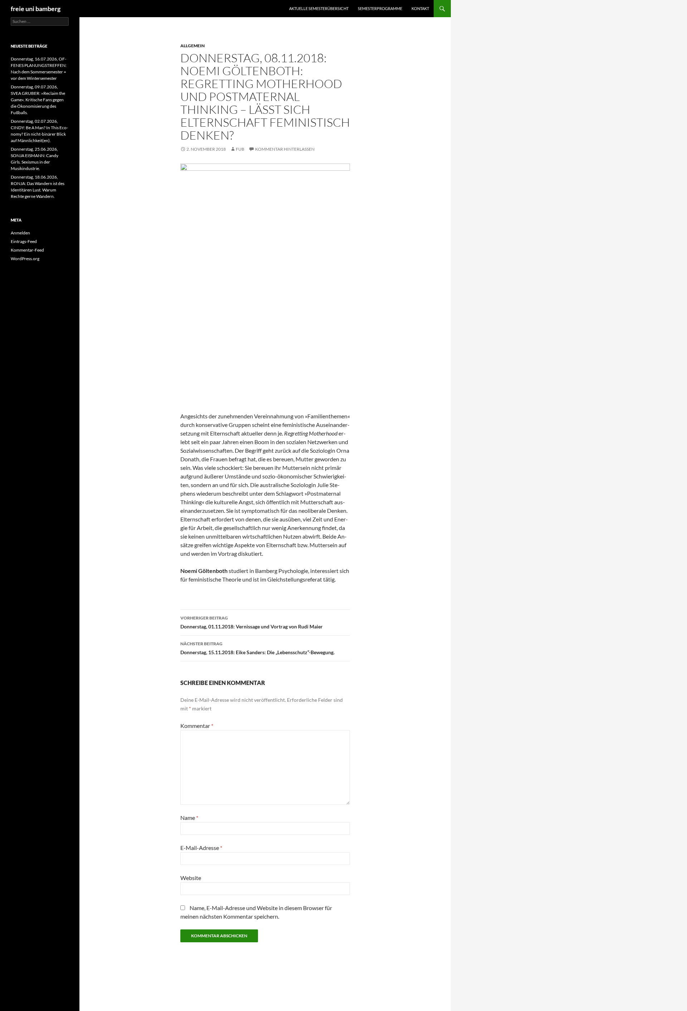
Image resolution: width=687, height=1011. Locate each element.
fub (240, 149)
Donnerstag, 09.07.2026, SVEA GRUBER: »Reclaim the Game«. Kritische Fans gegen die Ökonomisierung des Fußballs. (38, 99)
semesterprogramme (380, 8)
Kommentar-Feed (27, 250)
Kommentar (196, 725)
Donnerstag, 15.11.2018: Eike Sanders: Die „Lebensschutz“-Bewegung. (257, 648)
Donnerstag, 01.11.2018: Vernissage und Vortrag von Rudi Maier (251, 622)
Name (189, 817)
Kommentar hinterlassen (285, 149)
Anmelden (20, 232)
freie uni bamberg (35, 9)
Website (190, 877)
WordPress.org (25, 258)
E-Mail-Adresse (201, 847)
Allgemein (192, 45)
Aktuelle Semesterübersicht (319, 8)
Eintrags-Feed (24, 241)
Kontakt (420, 8)
